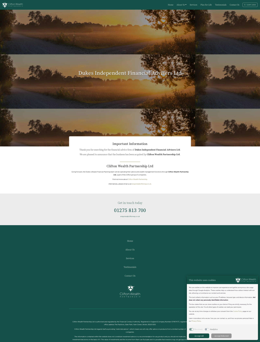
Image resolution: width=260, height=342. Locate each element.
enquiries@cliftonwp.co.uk (141, 184)
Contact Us (234, 4)
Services (193, 4)
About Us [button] (181, 4)
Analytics (214, 329)
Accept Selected (221, 336)
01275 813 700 (130, 210)
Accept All (199, 336)
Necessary (198, 329)
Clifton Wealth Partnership (137, 179)
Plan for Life (206, 4)
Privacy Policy (196, 321)
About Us (130, 249)
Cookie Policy (237, 311)
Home (170, 4)
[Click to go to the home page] (12, 5)
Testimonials (220, 4)
